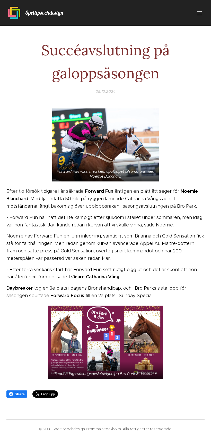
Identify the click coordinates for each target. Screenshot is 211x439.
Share (20, 394)
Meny (199, 13)
